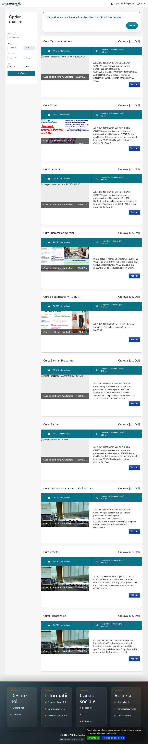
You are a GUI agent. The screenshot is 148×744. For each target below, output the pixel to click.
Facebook (87, 708)
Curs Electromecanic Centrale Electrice (68, 488)
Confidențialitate (56, 709)
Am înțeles (93, 738)
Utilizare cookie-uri (57, 715)
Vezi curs (134, 84)
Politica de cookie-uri (113, 738)
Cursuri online (124, 715)
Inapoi (132, 26)
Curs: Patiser (51, 424)
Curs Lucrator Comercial (58, 233)
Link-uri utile (123, 702)
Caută (23, 73)
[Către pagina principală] (11, 4)
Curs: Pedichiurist (54, 169)
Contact (17, 714)
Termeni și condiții (57, 702)
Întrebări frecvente (126, 709)
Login (116, 4)
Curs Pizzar (50, 105)
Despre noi (18, 708)
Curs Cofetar (51, 552)
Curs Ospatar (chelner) (57, 41)
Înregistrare (129, 4)
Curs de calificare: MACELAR (62, 296)
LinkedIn (86, 721)
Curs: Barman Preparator (59, 360)
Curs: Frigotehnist (54, 615)
